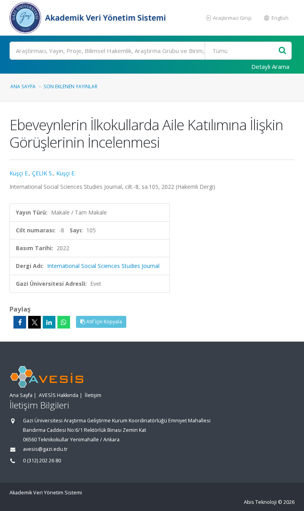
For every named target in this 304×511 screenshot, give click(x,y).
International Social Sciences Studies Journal (103, 266)
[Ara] (282, 51)
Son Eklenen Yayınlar (70, 86)
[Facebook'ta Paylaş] (19, 322)
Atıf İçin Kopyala (103, 321)
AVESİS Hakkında (58, 395)
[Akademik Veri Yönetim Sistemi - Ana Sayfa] (26, 18)
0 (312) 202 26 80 (42, 460)
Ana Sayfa (23, 86)
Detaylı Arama (270, 66)
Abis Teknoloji (260, 502)
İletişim (93, 395)
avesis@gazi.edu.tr (45, 449)
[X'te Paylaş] (34, 322)
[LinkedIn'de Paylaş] (49, 322)
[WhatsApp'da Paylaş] (63, 322)
